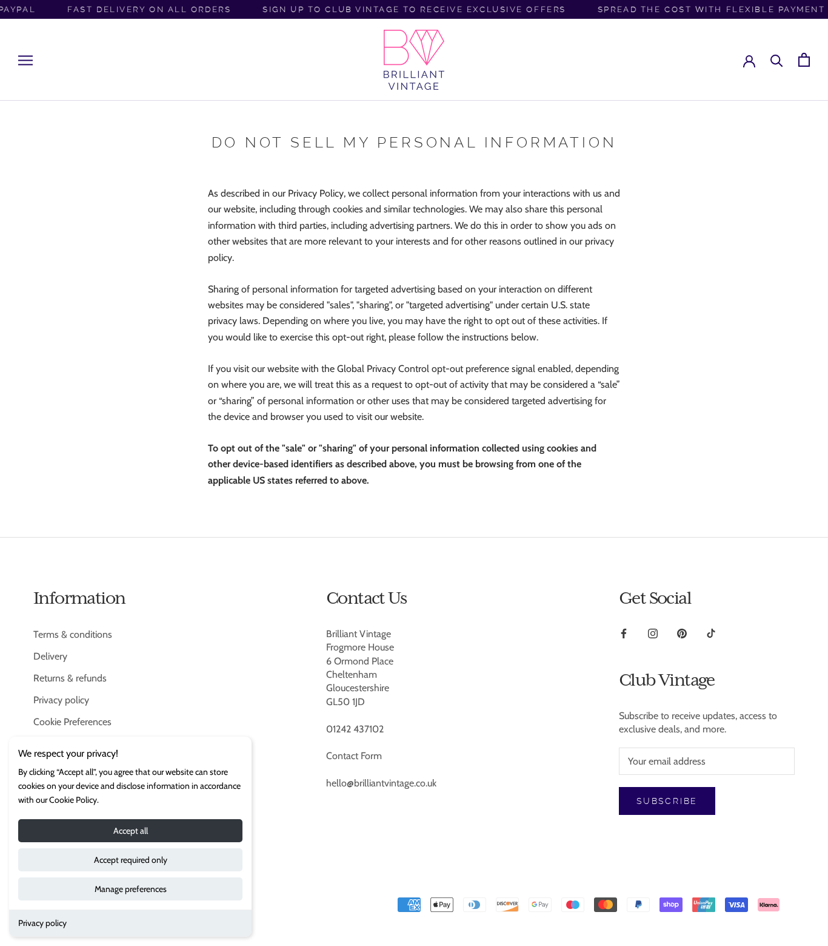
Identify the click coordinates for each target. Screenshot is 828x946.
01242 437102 (355, 729)
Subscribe (667, 801)
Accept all (130, 830)
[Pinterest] (682, 633)
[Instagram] (653, 633)
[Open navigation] (25, 60)
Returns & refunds (70, 678)
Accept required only (130, 859)
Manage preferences (131, 888)
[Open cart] (804, 60)
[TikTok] (711, 633)
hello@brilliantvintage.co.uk (381, 783)
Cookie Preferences (72, 722)
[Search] (776, 59)
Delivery (50, 656)
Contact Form (354, 756)
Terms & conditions (72, 634)
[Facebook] (624, 633)
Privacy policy (42, 922)
